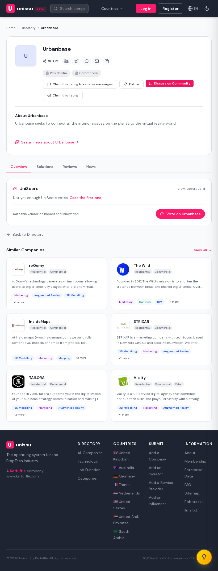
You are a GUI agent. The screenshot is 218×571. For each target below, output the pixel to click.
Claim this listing (65, 95)
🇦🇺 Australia (123, 467)
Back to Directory (28, 234)
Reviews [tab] (70, 166)
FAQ (188, 484)
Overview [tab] (19, 166)
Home (10, 28)
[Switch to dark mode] (207, 8)
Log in (146, 8)
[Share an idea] (204, 557)
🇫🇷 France (122, 484)
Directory (28, 28)
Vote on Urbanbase (183, 214)
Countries (110, 8)
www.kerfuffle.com (22, 476)
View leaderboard (191, 189)
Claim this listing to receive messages (83, 84)
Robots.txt (194, 501)
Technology (88, 461)
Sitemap (192, 493)
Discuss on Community (172, 83)
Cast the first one (85, 197)
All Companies (90, 452)
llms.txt (191, 510)
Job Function (89, 469)
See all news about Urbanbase (47, 142)
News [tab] (91, 166)
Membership (195, 461)
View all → (203, 250)
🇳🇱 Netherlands (126, 493)
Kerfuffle (18, 470)
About (190, 452)
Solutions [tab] (45, 166)
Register (170, 8)
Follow (134, 84)
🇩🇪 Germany (124, 476)
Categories (87, 478)
